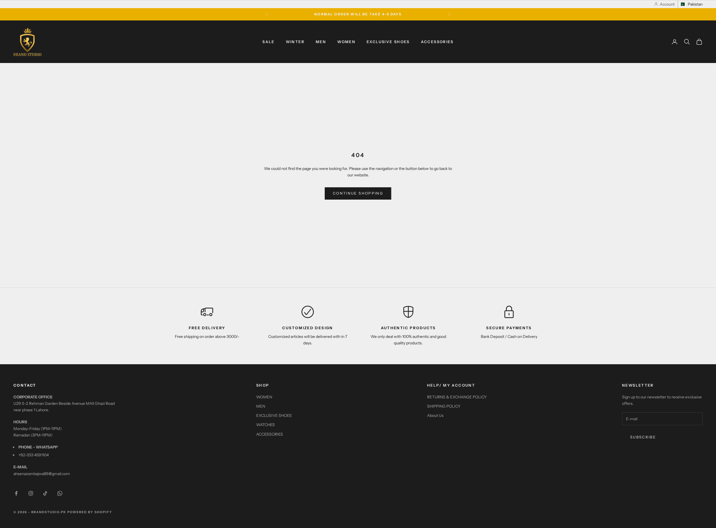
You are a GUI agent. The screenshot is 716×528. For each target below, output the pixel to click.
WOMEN (346, 41)
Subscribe (643, 437)
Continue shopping (358, 193)
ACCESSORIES (437, 41)
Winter (295, 41)
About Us (435, 415)
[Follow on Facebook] (16, 493)
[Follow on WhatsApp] (60, 493)
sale (268, 41)
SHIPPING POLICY (443, 406)
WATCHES (265, 424)
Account (667, 4)
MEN (321, 41)
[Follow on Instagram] (31, 493)
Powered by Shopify (89, 512)
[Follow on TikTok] (45, 493)
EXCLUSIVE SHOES (388, 41)
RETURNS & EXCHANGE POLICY (457, 396)
